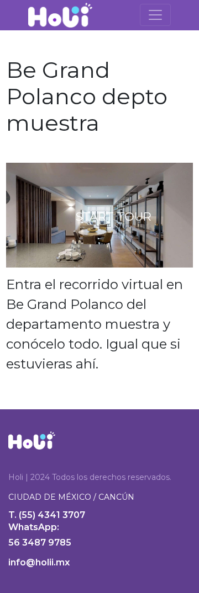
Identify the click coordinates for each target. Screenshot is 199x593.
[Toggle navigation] (155, 15)
